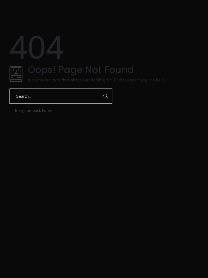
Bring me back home (33, 110)
